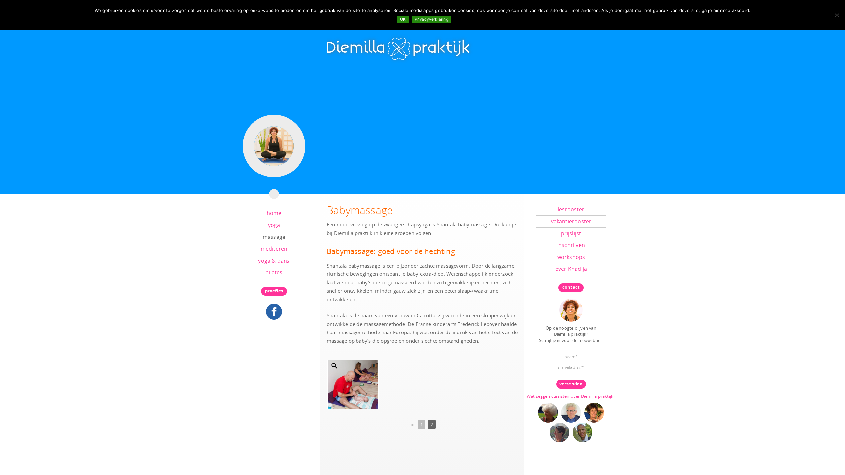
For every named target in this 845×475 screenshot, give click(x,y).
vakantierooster (571, 221)
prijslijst (571, 233)
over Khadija (571, 268)
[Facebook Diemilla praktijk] (274, 311)
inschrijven (571, 245)
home (274, 213)
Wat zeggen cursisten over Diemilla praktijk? (571, 396)
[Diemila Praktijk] (399, 46)
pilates (273, 272)
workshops (571, 257)
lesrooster (571, 209)
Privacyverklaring (431, 19)
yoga (274, 225)
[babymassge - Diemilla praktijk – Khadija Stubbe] (353, 384)
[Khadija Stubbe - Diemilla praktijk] (571, 309)
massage (274, 236)
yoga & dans (273, 260)
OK (403, 19)
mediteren (274, 248)
